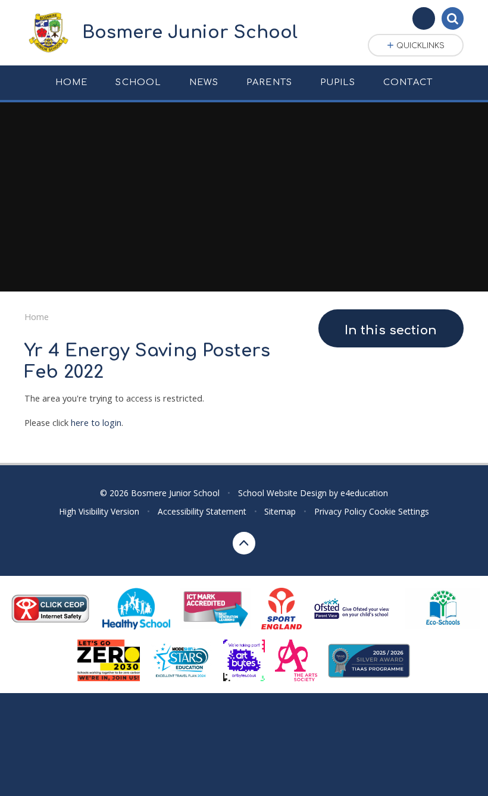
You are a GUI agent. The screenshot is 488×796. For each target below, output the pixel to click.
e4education (364, 493)
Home (36, 316)
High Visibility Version (99, 511)
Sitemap (280, 511)
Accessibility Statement (202, 511)
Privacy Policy (340, 511)
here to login (96, 422)
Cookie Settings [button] (399, 511)
